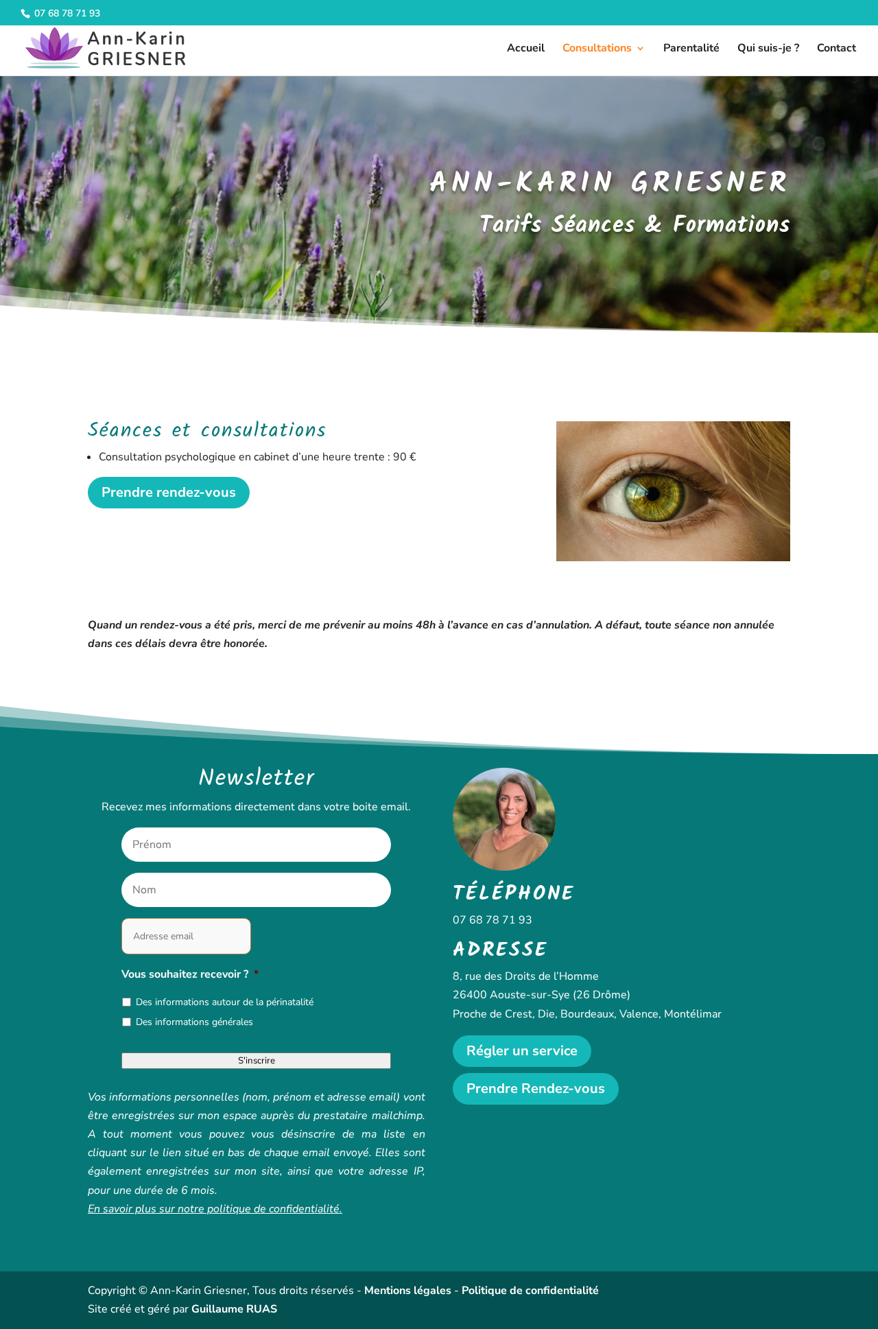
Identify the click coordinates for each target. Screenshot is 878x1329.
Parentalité (691, 49)
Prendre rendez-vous (169, 492)
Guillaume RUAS (234, 1309)
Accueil (526, 49)
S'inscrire (256, 1061)
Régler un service (522, 1051)
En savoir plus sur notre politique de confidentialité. (215, 1208)
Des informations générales (194, 1021)
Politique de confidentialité (530, 1290)
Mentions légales (407, 1290)
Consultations (597, 49)
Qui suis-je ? (768, 49)
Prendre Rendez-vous (535, 1088)
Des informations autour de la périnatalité (224, 1002)
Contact (836, 49)
